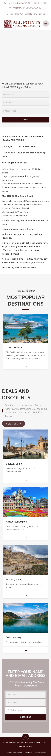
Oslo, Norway (14, 637)
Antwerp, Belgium (16, 521)
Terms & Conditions (14, 753)
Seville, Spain (14, 463)
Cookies (28, 753)
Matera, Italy (13, 579)
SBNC (30, 746)
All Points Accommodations (20, 743)
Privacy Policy (40, 753)
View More (12, 423)
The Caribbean (14, 347)
